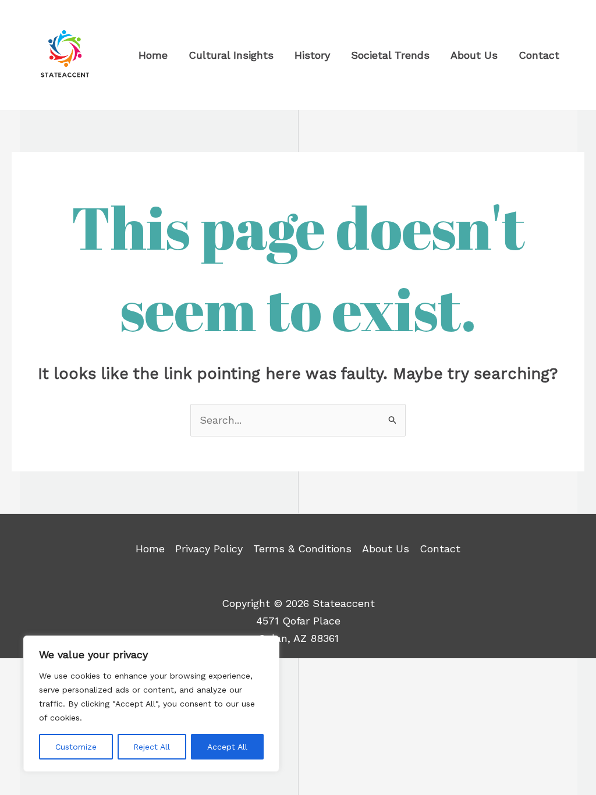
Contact (440, 548)
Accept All (227, 746)
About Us (385, 548)
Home (150, 548)
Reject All (151, 746)
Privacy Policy (209, 548)
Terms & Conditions (302, 548)
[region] (151, 704)
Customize (76, 746)
